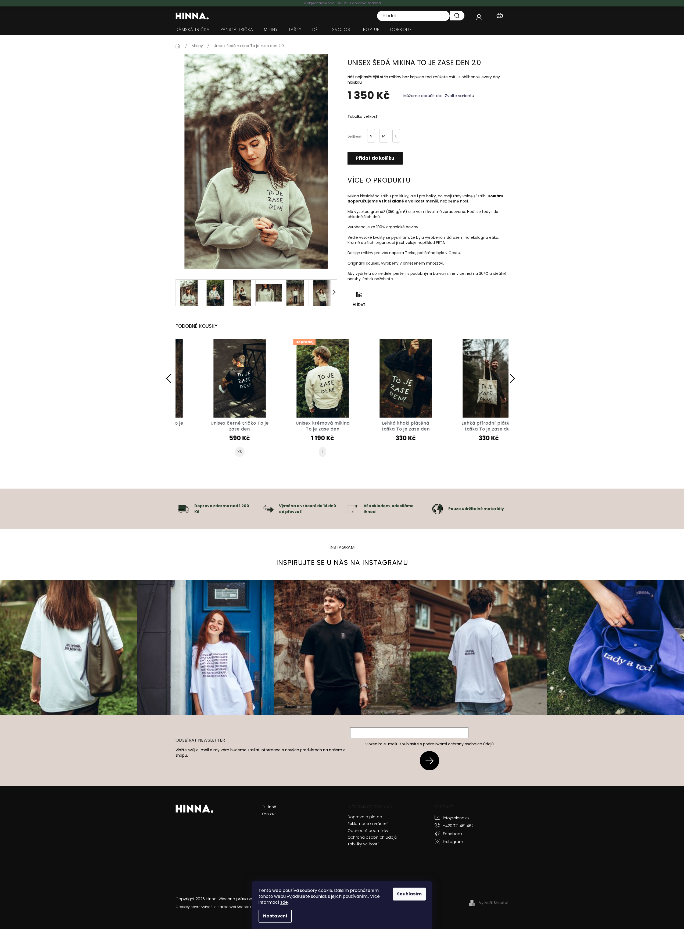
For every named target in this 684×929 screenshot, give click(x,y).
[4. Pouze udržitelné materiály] (437, 508)
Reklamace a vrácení (368, 823)
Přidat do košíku (375, 158)
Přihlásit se (431, 760)
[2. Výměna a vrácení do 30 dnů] (268, 508)
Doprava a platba (365, 817)
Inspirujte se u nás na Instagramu (342, 562)
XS (217, 451)
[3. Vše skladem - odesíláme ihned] (353, 508)
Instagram (453, 841)
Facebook (452, 834)
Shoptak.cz (246, 907)
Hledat (457, 15)
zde (284, 902)
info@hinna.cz (456, 818)
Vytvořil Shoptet (494, 902)
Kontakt (269, 814)
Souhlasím (409, 894)
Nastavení (275, 916)
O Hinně (269, 807)
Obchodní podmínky (368, 830)
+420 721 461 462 (458, 825)
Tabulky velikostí (363, 844)
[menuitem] (192, 29)
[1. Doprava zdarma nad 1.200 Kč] (183, 508)
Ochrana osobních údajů (372, 837)
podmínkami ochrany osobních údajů (458, 744)
